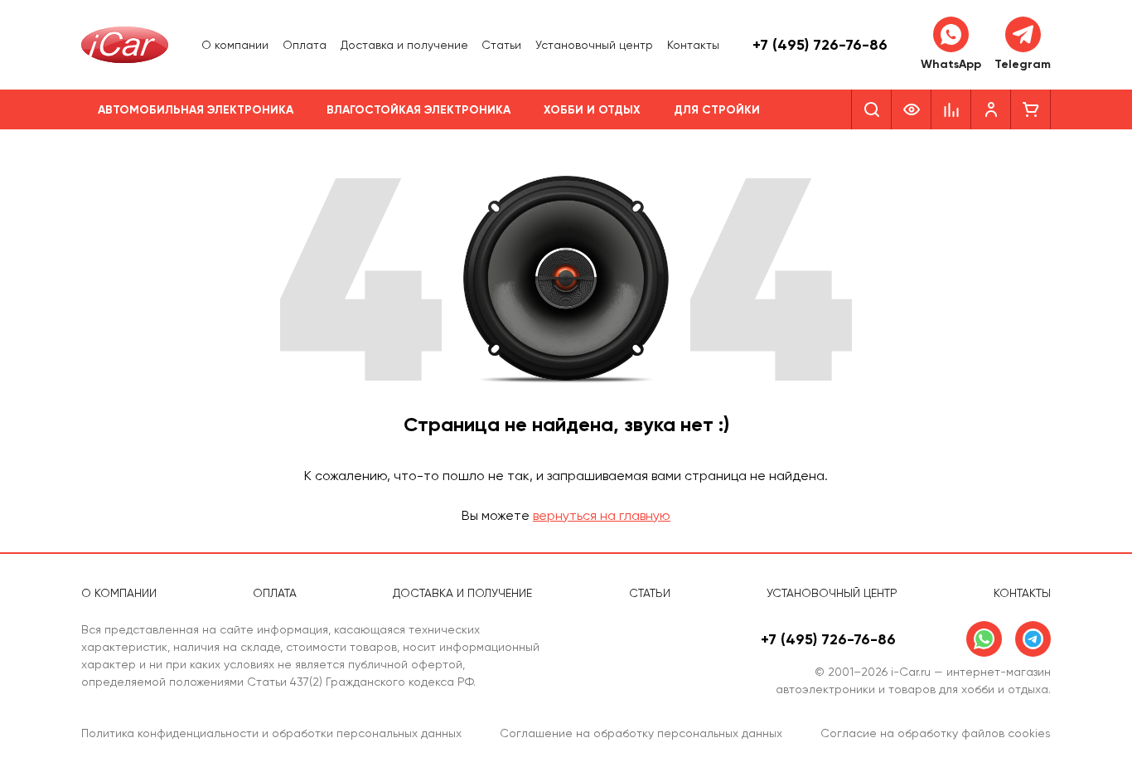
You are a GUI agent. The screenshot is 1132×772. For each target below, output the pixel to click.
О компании (234, 44)
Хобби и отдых (592, 110)
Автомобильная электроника (195, 110)
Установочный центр (594, 44)
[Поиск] (871, 109)
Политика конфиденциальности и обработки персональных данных (271, 733)
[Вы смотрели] (911, 109)
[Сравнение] (951, 109)
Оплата (305, 44)
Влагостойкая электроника (418, 110)
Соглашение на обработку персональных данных (641, 733)
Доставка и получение (404, 44)
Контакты (693, 44)
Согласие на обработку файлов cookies (935, 733)
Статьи (501, 44)
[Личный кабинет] (991, 109)
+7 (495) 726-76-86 (820, 45)
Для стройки (717, 110)
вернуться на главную (601, 515)
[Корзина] (1031, 109)
